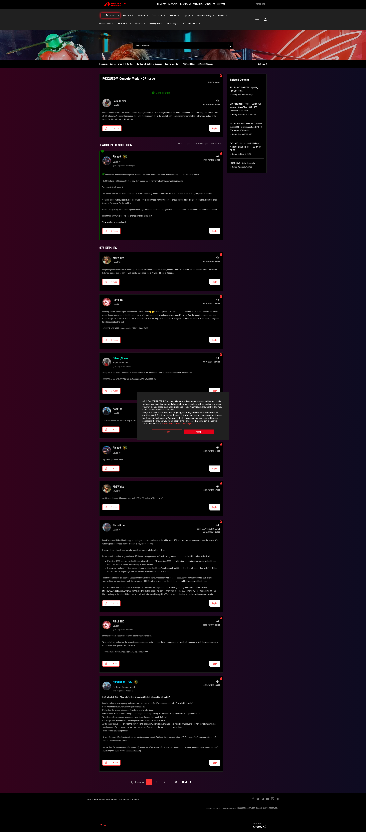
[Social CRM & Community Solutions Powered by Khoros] (259, 826)
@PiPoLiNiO (129, 697)
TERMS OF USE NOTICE (213, 808)
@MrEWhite (119, 697)
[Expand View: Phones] (226, 15)
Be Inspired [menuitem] (110, 15)
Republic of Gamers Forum (110, 64)
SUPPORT (221, 4)
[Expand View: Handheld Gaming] (213, 15)
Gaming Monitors (172, 64)
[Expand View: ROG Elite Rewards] (199, 23)
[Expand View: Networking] (178, 23)
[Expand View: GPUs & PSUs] (130, 23)
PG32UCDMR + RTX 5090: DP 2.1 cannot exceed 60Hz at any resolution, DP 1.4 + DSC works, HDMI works (246, 127)
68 (176, 782)
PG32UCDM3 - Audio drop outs (242, 163)
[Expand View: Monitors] (144, 23)
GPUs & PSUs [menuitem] (123, 23)
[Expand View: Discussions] (164, 15)
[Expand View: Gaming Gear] (162, 23)
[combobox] (183, 45)
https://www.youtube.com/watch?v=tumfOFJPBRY (122, 591)
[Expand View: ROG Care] (132, 15)
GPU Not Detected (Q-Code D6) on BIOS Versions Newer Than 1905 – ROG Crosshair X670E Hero (245, 107)
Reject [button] (167, 432)
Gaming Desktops (238, 154)
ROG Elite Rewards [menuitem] (190, 23)
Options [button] (261, 64)
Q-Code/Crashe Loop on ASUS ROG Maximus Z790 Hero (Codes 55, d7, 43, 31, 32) (245, 146)
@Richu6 (146, 697)
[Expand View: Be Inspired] (118, 15)
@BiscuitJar (155, 697)
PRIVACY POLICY (229, 808)
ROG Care (129, 64)
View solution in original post (114, 222)
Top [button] (104, 825)
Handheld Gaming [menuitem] (204, 15)
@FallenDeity (109, 697)
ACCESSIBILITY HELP (129, 799)
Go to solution (163, 92)
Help (257, 19)
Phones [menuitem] (221, 15)
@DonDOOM (166, 697)
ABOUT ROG (92, 799)
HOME (102, 799)
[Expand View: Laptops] (192, 15)
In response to (125, 166)
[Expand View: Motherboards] (113, 23)
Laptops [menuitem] (187, 15)
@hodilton (139, 697)
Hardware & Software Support (149, 64)
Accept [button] (199, 432)
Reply (214, 128)
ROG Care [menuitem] (127, 15)
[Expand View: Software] (147, 15)
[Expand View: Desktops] (178, 15)
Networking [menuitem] (171, 23)
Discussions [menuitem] (157, 15)
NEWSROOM (111, 799)
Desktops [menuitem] (173, 15)
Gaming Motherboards (239, 115)
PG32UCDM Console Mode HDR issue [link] (198, 64)
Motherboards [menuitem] (105, 23)
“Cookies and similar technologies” (177, 424)
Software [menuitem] (141, 15)
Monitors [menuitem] (139, 23)
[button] (106, 128)
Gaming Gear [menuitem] (155, 23)
